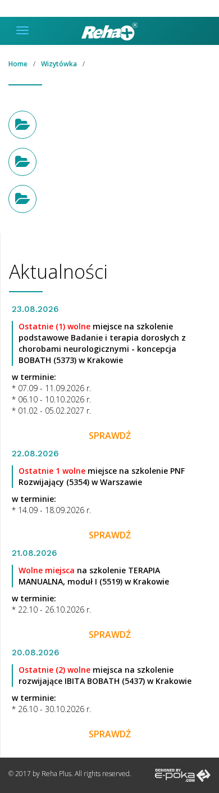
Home (18, 64)
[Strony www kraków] (183, 775)
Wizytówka (59, 64)
